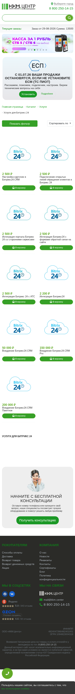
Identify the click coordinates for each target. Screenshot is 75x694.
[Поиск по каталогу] (69, 18)
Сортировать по (59, 123)
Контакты (45, 564)
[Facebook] (5, 594)
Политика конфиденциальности (52, 577)
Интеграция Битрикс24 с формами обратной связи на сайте (55, 239)
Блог (42, 571)
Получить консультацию (37, 520)
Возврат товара (11, 560)
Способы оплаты (12, 552)
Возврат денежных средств (18, 564)
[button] (28, 50)
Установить (28, 94)
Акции (5, 567)
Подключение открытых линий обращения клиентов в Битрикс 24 (56, 180)
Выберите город (63, 3)
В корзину (20, 188)
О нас (43, 552)
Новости (44, 556)
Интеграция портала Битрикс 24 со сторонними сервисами (18, 238)
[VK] (12, 594)
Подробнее (47, 93)
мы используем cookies (15, 688)
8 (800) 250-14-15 (47, 644)
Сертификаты (48, 567)
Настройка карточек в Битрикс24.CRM (14, 178)
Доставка (7, 556)
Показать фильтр (20, 123)
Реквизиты (46, 560)
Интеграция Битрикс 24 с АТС (18, 296)
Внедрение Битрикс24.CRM (17, 350)
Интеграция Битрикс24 (52, 296)
